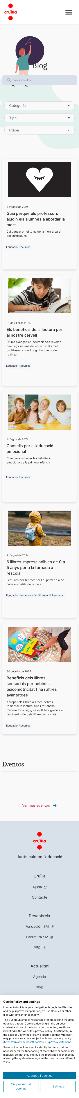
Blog (39, 987)
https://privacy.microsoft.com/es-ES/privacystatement (37, 1042)
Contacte (39, 897)
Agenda (39, 976)
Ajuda (37, 887)
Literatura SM (37, 937)
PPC (37, 947)
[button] (69, 12)
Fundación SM (37, 926)
